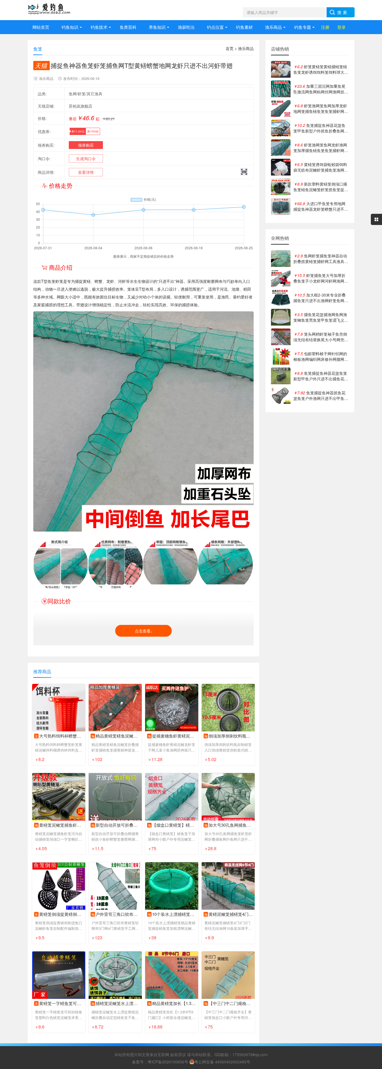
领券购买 (86, 145)
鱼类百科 (128, 27)
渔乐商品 (273, 27)
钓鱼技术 (99, 27)
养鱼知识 (157, 27)
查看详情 (86, 172)
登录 (341, 27)
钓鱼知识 (70, 27)
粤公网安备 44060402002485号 (222, 1061)
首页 (230, 48)
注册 (325, 27)
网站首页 (40, 27)
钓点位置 (215, 27)
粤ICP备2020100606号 (168, 1062)
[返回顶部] (370, 956)
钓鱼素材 (244, 27)
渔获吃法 (186, 27)
